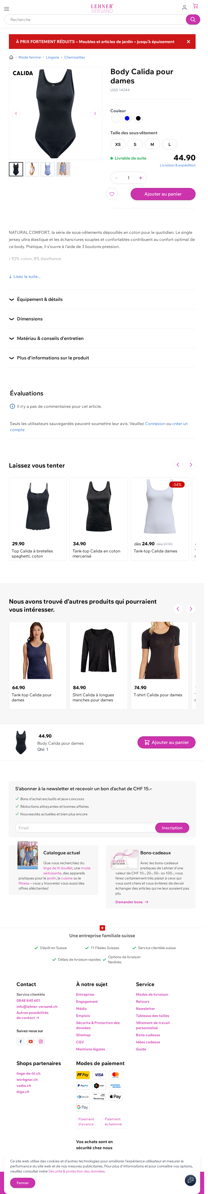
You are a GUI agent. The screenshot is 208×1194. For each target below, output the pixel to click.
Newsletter (145, 1008)
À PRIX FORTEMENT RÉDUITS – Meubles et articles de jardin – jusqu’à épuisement (95, 41)
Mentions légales (90, 1049)
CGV (80, 1042)
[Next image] (95, 113)
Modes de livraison (152, 994)
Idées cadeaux (148, 1042)
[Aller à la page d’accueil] (11, 57)
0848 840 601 (28, 1000)
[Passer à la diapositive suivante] (190, 465)
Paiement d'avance (86, 1121)
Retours (142, 1001)
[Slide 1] (16, 169)
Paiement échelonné (113, 1121)
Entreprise (85, 994)
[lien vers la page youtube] (32, 1041)
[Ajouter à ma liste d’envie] (112, 194)
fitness (24, 883)
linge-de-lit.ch (28, 1073)
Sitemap (83, 1035)
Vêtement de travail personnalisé (153, 1025)
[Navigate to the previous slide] (178, 465)
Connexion (155, 423)
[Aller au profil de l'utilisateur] (186, 7)
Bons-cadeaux (148, 1035)
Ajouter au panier (163, 194)
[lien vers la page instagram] (41, 1041)
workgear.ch (27, 1079)
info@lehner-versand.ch (36, 1006)
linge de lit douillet (58, 868)
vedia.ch (23, 1085)
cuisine (67, 878)
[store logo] (102, 8)
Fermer (23, 1183)
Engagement (87, 1001)
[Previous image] (16, 113)
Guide (141, 1049)
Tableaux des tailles (27, 270)
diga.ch (22, 1091)
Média (81, 1008)
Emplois (83, 1015)
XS (118, 144)
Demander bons (129, 902)
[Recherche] (193, 19)
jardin (51, 878)
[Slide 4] (63, 169)
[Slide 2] (32, 169)
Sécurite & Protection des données (98, 1025)
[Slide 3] (48, 169)
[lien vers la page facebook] (21, 1041)
